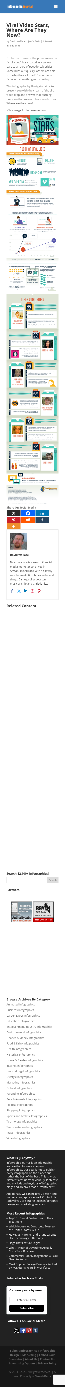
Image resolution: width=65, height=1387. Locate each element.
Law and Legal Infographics (23, 1071)
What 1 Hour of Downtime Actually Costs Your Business (30, 1249)
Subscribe (27, 1308)
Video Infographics (18, 1138)
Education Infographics (21, 1021)
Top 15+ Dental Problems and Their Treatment (31, 1219)
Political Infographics (19, 1105)
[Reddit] (28, 520)
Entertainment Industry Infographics (29, 1027)
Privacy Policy (47, 1363)
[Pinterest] (13, 520)
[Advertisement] (32, 735)
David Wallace (18, 41)
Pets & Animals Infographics (24, 1099)
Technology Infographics (21, 1121)
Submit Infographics (23, 1350)
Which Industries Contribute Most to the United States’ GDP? (32, 1228)
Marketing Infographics (21, 1082)
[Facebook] (28, 513)
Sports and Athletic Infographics (26, 1116)
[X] (13, 513)
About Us (31, 1359)
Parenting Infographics (20, 1093)
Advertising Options (22, 1363)
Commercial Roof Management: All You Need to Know (33, 1257)
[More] (13, 526)
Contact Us (47, 1359)
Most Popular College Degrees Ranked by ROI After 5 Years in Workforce (33, 1265)
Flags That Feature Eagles (24, 1243)
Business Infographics (20, 1010)
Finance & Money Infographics (25, 1038)
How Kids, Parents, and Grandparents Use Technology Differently (32, 1236)
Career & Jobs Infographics (23, 1015)
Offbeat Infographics (19, 1088)
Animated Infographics (20, 1004)
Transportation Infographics (24, 1127)
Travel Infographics (18, 1132)
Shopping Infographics (20, 1110)
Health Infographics (18, 1049)
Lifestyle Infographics (19, 1077)
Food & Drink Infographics (22, 1043)
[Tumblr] (42, 520)
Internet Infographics (19, 1066)
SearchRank (43, 1376)
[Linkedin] (42, 513)
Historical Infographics (20, 1054)
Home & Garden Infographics (24, 1060)
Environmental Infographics (23, 1032)
